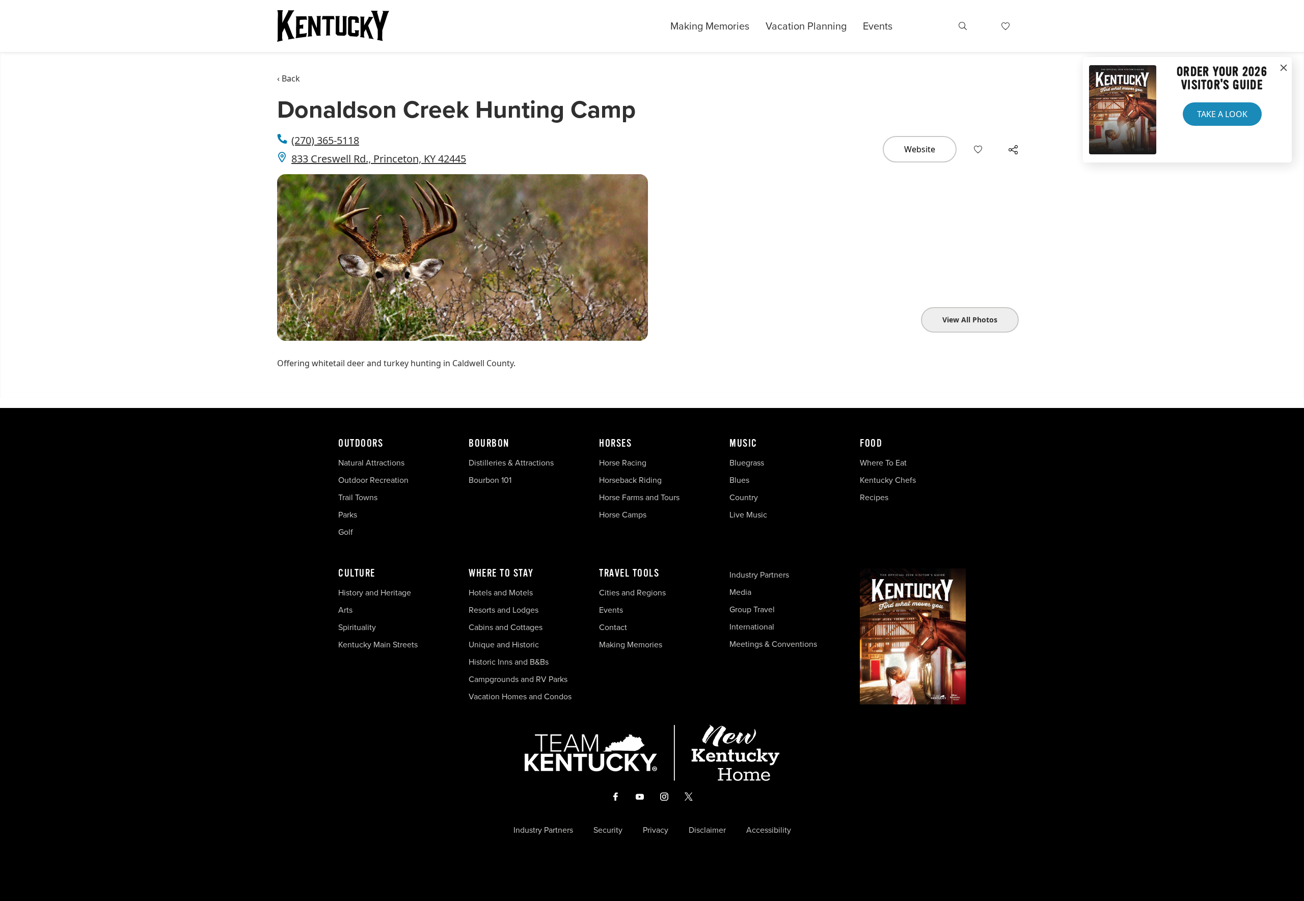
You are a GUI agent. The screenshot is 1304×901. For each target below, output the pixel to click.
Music (743, 444)
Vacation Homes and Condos (520, 696)
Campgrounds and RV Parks (518, 679)
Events (877, 25)
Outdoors (360, 444)
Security (607, 830)
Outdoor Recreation (373, 479)
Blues (739, 479)
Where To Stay (501, 573)
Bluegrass (746, 462)
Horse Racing (622, 462)
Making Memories (709, 26)
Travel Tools (629, 573)
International (751, 626)
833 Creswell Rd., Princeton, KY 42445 (378, 159)
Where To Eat (883, 462)
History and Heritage (375, 592)
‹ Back (288, 78)
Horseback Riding (630, 479)
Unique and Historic (504, 644)
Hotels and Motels (501, 592)
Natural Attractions (371, 462)
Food (871, 444)
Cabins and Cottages (505, 627)
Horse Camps (622, 514)
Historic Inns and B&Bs (509, 661)
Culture (356, 573)
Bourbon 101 (490, 479)
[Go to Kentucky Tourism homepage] (333, 26)
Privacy (655, 830)
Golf (345, 531)
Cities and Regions (632, 592)
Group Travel (752, 609)
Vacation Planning (806, 25)
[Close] (1284, 68)
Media (740, 591)
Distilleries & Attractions (511, 462)
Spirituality (358, 627)
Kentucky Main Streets (378, 644)
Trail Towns (357, 497)
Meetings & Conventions (773, 643)
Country (743, 497)
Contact (613, 627)
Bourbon (489, 444)
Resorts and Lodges (503, 609)
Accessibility (768, 830)
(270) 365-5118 (325, 140)
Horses (615, 444)
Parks (347, 514)
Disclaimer (707, 830)
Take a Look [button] (1222, 114)
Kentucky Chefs (888, 479)
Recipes (875, 497)
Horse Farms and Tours (639, 497)
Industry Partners (759, 574)
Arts (345, 609)
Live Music (748, 514)
